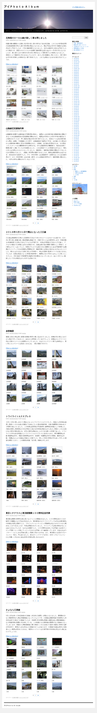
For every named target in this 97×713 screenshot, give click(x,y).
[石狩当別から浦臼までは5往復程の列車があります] (14, 114)
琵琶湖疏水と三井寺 (79, 48)
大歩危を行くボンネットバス (81, 46)
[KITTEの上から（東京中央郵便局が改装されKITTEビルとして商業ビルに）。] (29, 569)
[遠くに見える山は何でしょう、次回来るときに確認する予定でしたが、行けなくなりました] (59, 114)
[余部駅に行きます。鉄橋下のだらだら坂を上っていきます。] (59, 376)
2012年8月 (76, 161)
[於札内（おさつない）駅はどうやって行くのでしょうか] (59, 103)
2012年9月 (76, 159)
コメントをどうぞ (23, 121)
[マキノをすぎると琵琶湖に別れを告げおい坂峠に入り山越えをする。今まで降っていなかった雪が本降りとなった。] (29, 450)
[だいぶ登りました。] (14, 387)
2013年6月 (76, 150)
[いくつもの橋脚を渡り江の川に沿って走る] (44, 268)
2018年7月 (76, 91)
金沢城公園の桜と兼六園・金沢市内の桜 (56, 31)
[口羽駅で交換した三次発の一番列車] (29, 268)
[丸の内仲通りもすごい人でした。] (29, 547)
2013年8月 (76, 147)
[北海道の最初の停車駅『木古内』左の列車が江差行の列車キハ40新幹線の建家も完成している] (29, 653)
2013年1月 (76, 156)
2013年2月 (76, 154)
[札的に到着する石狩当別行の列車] (44, 114)
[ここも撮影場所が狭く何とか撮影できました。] (29, 180)
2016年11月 (76, 103)
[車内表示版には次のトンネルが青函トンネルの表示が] (59, 642)
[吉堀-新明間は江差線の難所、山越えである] (29, 664)
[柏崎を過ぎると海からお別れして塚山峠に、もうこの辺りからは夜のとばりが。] (14, 484)
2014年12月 (76, 132)
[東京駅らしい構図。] (14, 580)
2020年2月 (76, 79)
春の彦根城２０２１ (79, 50)
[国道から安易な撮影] (14, 214)
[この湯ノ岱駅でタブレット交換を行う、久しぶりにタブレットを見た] (59, 664)
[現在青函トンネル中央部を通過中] (14, 653)
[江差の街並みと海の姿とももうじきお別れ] (59, 686)
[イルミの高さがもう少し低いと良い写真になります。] (29, 558)
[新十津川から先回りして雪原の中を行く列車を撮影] (44, 92)
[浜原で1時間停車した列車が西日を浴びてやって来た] (29, 313)
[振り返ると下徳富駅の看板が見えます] (59, 92)
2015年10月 (76, 120)
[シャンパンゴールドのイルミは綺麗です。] (44, 547)
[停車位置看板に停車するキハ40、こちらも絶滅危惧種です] (44, 81)
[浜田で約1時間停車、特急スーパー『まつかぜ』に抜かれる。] (59, 203)
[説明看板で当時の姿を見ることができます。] (44, 365)
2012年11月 (76, 157)
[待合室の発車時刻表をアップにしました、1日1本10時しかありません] (29, 103)
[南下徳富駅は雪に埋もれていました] (44, 103)
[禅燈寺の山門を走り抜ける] (14, 664)
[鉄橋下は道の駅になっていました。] (59, 354)
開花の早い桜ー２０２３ (80, 45)
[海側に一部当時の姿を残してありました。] (44, 354)
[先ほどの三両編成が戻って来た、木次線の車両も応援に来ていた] (44, 279)
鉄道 (17, 121)
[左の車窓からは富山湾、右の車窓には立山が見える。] (59, 461)
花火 (75, 168)
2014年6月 (76, 139)
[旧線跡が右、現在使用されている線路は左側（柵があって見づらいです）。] (14, 398)
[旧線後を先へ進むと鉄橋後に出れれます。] (29, 398)
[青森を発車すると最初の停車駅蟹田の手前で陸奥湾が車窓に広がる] (29, 642)
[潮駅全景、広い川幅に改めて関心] (44, 291)
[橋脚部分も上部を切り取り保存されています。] (59, 365)
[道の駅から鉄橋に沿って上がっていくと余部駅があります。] (14, 365)
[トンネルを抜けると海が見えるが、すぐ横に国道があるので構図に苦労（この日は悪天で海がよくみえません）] (29, 203)
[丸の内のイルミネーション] (14, 547)
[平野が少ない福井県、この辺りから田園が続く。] (14, 461)
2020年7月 (76, 70)
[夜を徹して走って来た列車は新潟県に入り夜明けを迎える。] (29, 495)
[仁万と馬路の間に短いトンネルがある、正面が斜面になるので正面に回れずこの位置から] (29, 192)
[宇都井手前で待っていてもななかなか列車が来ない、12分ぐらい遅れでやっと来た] (44, 313)
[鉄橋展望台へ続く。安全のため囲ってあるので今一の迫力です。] (44, 398)
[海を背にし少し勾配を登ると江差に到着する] (14, 686)
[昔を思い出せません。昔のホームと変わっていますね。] (59, 387)
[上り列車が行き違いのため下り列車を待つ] (44, 664)
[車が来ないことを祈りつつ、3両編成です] (29, 279)
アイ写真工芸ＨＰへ (78, 7)
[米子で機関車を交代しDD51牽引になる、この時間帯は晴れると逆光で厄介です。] (59, 169)
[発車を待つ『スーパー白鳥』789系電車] (14, 642)
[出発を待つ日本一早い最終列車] (59, 81)
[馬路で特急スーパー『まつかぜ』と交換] (44, 192)
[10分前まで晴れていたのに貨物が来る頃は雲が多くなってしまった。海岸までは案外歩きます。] (44, 214)
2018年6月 (76, 92)
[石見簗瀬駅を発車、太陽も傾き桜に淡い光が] (59, 302)
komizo (24, 40)
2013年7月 (76, 149)
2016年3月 (76, 113)
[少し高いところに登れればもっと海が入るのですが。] (59, 192)
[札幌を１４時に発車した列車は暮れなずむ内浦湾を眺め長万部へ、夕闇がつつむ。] (59, 484)
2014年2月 (76, 142)
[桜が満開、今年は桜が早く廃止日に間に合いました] (14, 302)
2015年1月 (76, 130)
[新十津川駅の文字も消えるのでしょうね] (29, 70)
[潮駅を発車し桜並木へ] (59, 291)
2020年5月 (76, 74)
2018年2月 (76, 96)
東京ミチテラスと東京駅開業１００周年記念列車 (28, 512)
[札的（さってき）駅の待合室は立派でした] (29, 114)
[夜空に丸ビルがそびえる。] (59, 592)
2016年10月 (76, 104)
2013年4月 (76, 152)
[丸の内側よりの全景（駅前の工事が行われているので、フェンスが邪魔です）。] (59, 558)
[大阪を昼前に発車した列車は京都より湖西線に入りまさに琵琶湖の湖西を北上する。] (14, 450)
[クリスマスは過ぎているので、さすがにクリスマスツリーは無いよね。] (59, 547)
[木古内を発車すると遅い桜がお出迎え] (59, 653)
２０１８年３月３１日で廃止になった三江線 (26, 231)
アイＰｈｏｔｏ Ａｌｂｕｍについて (22, 31)
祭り (75, 178)
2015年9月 (76, 121)
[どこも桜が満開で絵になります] (59, 313)
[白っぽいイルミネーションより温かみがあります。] (44, 558)
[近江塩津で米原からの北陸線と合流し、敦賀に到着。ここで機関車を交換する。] (44, 450)
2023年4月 (76, 60)
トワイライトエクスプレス (18, 416)
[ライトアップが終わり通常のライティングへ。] (29, 592)
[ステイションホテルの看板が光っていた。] (14, 592)
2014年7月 (76, 137)
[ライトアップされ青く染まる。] (59, 569)
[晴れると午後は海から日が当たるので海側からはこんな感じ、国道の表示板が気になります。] (29, 214)
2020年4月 (76, 75)
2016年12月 (76, 101)
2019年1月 (76, 84)
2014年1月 (76, 144)
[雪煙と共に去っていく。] (44, 473)
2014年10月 (76, 135)
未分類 (75, 166)
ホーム (8, 31)
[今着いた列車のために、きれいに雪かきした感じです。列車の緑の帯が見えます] (44, 70)
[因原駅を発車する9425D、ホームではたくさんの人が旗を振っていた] (14, 291)
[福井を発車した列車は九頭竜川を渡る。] (29, 461)
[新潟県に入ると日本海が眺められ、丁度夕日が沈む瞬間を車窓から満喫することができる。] (59, 473)
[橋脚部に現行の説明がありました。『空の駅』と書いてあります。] (44, 376)
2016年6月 (76, 109)
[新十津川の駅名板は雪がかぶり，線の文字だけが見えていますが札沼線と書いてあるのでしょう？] (14, 81)
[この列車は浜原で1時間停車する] (44, 302)
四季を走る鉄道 (79, 173)
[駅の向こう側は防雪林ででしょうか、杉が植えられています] (29, 81)
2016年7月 (76, 108)
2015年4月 (76, 127)
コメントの (78, 203)
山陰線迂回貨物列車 (15, 128)
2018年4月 (76, 94)
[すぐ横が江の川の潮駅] (14, 279)
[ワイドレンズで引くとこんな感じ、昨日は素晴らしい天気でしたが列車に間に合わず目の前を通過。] (59, 214)
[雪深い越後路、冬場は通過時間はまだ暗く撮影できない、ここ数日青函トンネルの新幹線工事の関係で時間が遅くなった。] (44, 495)
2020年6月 (76, 72)
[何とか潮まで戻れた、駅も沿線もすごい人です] (29, 291)
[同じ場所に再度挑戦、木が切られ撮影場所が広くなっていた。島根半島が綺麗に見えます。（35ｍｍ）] (44, 180)
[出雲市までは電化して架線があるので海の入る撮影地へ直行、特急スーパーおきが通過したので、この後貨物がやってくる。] (14, 180)
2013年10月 (76, 145)
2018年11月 (76, 86)
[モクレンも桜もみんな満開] (59, 279)
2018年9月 (76, 89)
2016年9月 (76, 106)
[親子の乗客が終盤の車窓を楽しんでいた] (44, 653)
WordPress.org (77, 205)
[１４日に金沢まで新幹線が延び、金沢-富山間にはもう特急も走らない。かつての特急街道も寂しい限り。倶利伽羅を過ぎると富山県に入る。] (44, 461)
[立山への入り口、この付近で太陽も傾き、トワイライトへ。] (14, 473)
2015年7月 (76, 123)
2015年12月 (76, 116)
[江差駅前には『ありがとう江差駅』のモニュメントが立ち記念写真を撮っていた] (29, 686)
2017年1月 (76, 99)
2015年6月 (76, 125)
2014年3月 (76, 140)
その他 (14, 121)
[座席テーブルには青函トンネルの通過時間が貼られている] (44, 642)
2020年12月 (76, 68)
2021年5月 (76, 63)
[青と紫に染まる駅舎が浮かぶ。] (44, 580)
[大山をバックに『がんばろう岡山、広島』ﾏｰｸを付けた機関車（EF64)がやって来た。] (29, 169)
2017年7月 (76, 98)
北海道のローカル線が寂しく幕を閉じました (26, 37)
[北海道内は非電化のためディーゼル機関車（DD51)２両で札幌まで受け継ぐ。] (44, 484)
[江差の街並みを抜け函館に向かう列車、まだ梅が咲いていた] (44, 686)
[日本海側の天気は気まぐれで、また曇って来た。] (59, 495)
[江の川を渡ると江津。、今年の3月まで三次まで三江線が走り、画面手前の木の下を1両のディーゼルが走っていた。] (44, 203)
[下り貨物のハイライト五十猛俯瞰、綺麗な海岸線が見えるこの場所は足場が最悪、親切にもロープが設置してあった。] (14, 192)
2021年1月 (76, 67)
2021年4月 (76, 65)
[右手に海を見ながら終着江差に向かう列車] (59, 675)
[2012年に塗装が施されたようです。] (29, 376)
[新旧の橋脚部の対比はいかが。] (14, 376)
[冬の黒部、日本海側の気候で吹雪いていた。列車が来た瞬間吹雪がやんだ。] (29, 473)
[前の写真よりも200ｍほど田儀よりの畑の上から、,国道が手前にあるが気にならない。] (59, 180)
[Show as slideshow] (12, 64)
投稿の (76, 202)
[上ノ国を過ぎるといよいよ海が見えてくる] (44, 675)
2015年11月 (76, 118)
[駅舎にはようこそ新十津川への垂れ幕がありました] (59, 70)
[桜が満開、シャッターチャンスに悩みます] (59, 268)
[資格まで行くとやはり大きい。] (59, 580)
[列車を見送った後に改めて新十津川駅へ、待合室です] (14, 103)
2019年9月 (76, 80)
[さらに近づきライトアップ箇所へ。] (29, 580)
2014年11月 (76, 133)
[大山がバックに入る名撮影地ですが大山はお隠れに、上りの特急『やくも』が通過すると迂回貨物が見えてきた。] (14, 169)
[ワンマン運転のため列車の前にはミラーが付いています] (14, 92)
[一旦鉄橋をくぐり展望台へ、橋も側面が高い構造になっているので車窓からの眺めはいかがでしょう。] (59, 398)
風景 (75, 176)
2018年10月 (76, 87)
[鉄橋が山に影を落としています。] (29, 387)
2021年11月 (76, 62)
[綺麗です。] (14, 558)
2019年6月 (76, 82)
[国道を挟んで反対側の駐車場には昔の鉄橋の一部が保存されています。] (29, 365)
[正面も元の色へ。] (44, 592)
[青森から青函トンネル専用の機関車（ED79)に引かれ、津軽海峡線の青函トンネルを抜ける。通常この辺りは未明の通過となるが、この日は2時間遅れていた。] (29, 484)
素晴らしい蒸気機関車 (80, 171)
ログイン (76, 200)
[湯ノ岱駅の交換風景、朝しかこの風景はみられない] (14, 675)
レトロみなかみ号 (38, 31)
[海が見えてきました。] (44, 387)
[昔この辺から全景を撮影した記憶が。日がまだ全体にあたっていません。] (29, 354)
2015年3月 (76, 128)
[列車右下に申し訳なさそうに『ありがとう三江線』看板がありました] (29, 302)
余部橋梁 (10, 330)
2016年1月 (76, 115)
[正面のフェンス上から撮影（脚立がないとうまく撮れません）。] (14, 569)
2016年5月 (76, 111)
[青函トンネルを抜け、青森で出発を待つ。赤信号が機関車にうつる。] (14, 495)
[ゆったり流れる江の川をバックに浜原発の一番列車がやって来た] (14, 268)
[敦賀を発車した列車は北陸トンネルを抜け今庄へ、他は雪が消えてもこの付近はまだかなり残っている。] (59, 450)
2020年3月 (76, 77)
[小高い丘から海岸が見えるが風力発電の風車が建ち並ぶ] (14, 203)
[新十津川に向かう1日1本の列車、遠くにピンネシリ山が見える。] (14, 70)
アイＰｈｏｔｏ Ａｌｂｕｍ (21, 6)
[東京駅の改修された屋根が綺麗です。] (44, 569)
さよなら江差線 (13, 609)
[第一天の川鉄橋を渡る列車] (29, 675)
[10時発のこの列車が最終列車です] (29, 92)
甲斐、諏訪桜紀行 (78, 43)
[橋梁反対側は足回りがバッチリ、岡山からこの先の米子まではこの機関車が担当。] (44, 169)
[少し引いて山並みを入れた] (14, 313)
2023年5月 (76, 58)
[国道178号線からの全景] (14, 354)
